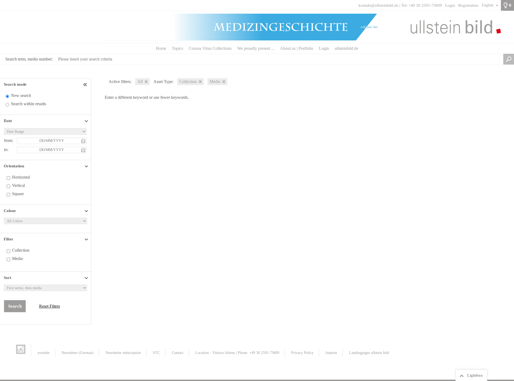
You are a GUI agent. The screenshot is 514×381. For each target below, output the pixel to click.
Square (18, 193)
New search (21, 95)
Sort (7, 278)
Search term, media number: (29, 59)
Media (17, 258)
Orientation (14, 166)
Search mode (15, 84)
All (140, 81)
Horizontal (21, 177)
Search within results (28, 103)
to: (6, 149)
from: (8, 140)
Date (8, 121)
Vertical (18, 185)
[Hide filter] (85, 84)
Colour (10, 211)
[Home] (257, 27)
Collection (20, 250)
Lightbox (475, 375)
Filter (8, 239)
